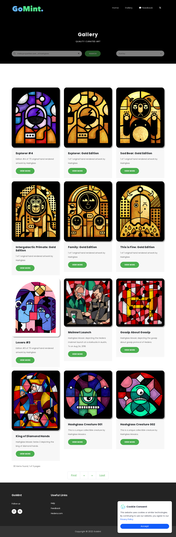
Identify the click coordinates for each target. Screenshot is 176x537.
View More (25, 171)
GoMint (97, 531)
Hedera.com (57, 513)
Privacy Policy (126, 519)
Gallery (129, 7)
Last (102, 475)
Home (116, 7)
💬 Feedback (146, 7)
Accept (145, 526)
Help (53, 503)
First (74, 475)
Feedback (55, 508)
